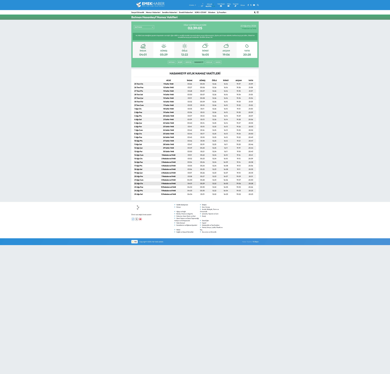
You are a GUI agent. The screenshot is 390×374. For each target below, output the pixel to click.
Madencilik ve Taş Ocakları (210, 225)
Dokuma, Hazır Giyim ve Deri (186, 216)
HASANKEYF (198, 62)
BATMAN (172, 62)
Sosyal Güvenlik (137, 12)
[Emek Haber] (150, 5)
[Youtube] (140, 219)
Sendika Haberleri (169, 12)
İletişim (204, 205)
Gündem (211, 12)
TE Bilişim (255, 242)
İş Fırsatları (221, 12)
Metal (178, 230)
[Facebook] (133, 219)
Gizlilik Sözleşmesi (182, 205)
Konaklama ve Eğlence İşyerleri (186, 225)
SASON (218, 62)
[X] (136, 219)
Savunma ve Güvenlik (209, 232)
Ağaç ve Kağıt (181, 211)
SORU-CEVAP (200, 12)
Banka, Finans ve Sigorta (184, 214)
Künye (178, 207)
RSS (135, 242)
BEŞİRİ (180, 62)
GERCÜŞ (188, 62)
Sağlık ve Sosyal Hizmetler (185, 232)
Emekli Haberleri (186, 12)
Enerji (204, 216)
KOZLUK (209, 62)
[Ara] (258, 5)
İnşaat (204, 223)
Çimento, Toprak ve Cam (210, 214)
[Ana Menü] (257, 12)
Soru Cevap (206, 207)
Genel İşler (205, 221)
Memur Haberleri (153, 12)
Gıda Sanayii (180, 223)
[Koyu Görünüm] (255, 12)
